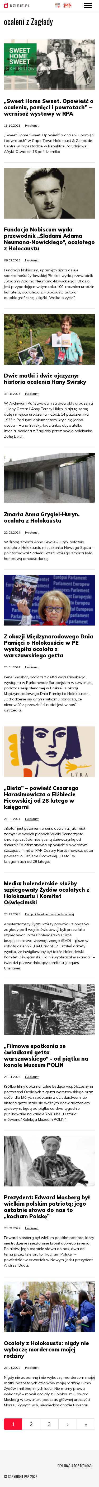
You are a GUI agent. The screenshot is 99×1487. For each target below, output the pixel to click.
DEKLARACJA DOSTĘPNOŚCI (75, 1465)
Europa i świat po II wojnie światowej (49, 914)
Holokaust (32, 125)
